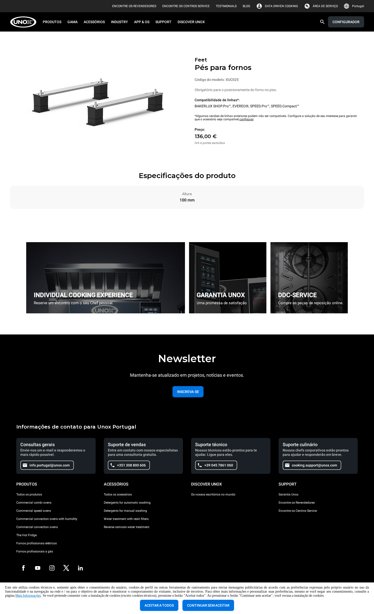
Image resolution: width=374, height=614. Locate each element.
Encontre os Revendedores (297, 502)
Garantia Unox (288, 494)
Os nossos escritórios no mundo (213, 494)
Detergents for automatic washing (127, 502)
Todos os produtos (29, 494)
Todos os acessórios (118, 494)
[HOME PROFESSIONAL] (25, 22)
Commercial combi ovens (33, 502)
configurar (246, 119)
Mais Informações (28, 595)
